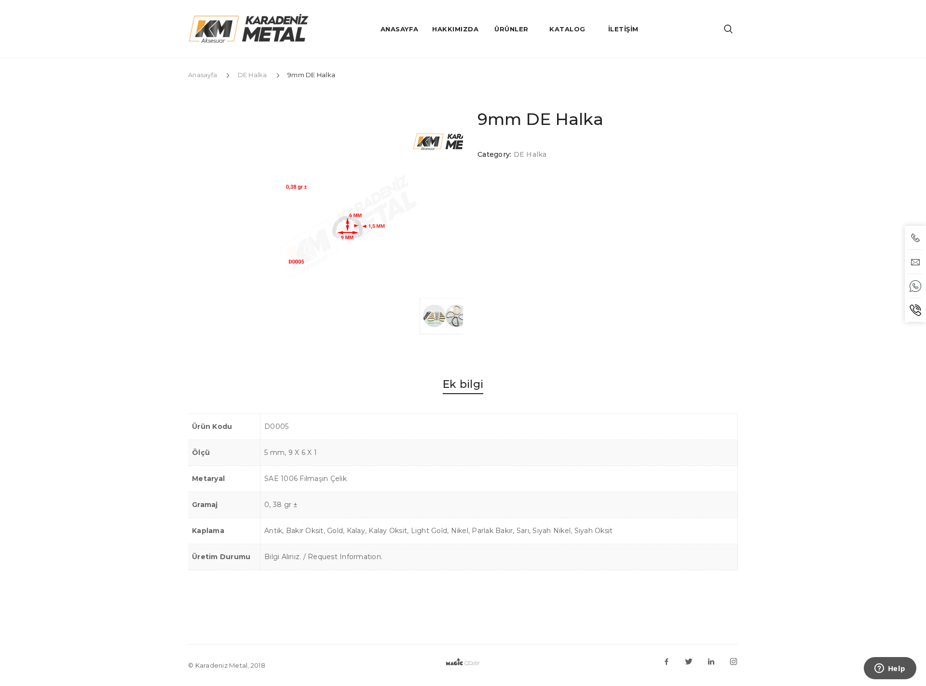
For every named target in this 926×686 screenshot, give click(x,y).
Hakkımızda (455, 29)
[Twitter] (688, 661)
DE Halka (252, 75)
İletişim (623, 29)
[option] (347, 227)
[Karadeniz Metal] (248, 32)
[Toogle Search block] (728, 29)
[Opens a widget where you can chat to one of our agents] (889, 669)
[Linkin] (711, 661)
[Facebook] (666, 661)
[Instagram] (733, 661)
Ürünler (511, 29)
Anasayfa (400, 29)
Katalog (567, 29)
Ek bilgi (463, 384)
